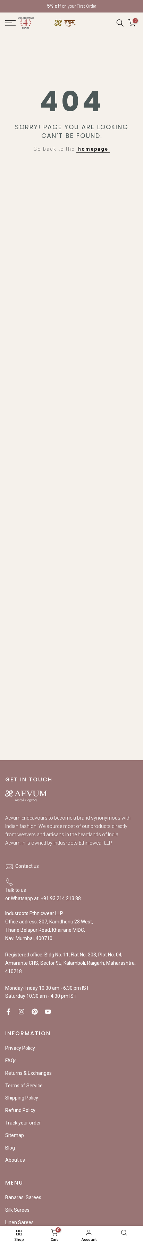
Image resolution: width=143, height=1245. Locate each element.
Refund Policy (20, 1110)
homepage (93, 149)
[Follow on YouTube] (48, 1011)
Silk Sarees (17, 1210)
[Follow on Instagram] (21, 1011)
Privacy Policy (20, 1048)
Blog (10, 1148)
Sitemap (14, 1135)
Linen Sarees (19, 1222)
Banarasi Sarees (23, 1197)
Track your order (23, 1123)
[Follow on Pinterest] (35, 1011)
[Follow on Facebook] (8, 1011)
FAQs (11, 1060)
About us (15, 1160)
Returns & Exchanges (28, 1073)
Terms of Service (24, 1085)
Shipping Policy (21, 1098)
